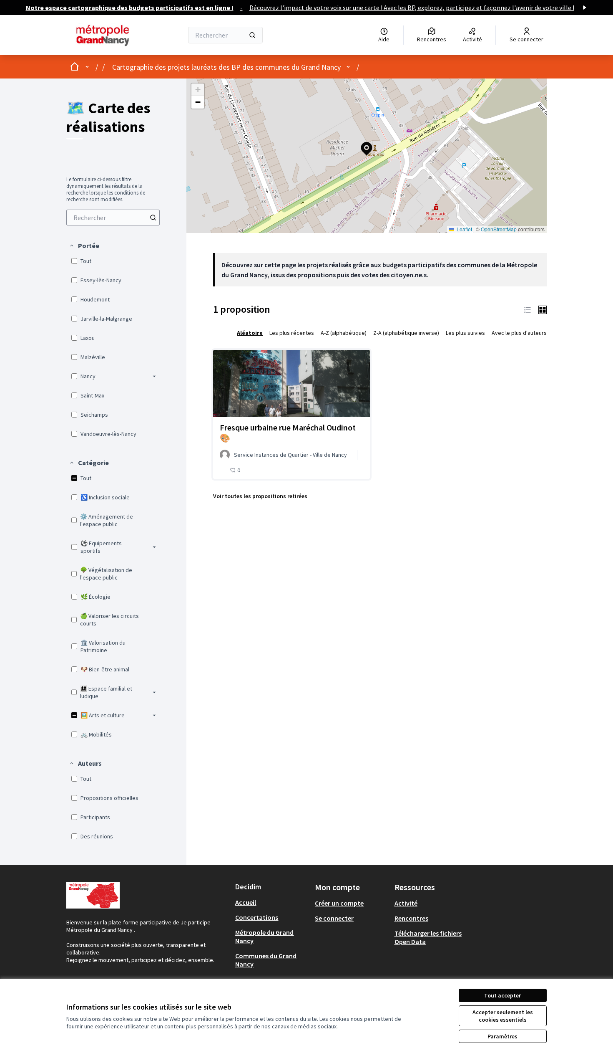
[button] (84, 245)
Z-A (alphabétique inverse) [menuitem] (406, 333)
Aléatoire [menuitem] (250, 333)
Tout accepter (502, 995)
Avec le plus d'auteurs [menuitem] (519, 333)
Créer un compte (339, 903)
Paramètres (502, 1036)
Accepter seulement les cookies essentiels (502, 1015)
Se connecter (334, 918)
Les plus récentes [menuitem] (291, 333)
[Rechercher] (252, 35)
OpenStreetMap (499, 229)
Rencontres (411, 918)
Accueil (245, 902)
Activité (405, 903)
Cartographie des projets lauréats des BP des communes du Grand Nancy (226, 67)
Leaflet (463, 229)
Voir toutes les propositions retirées (260, 496)
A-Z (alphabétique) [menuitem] (344, 333)
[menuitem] (113, 217)
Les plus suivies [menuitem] (465, 333)
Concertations (256, 917)
